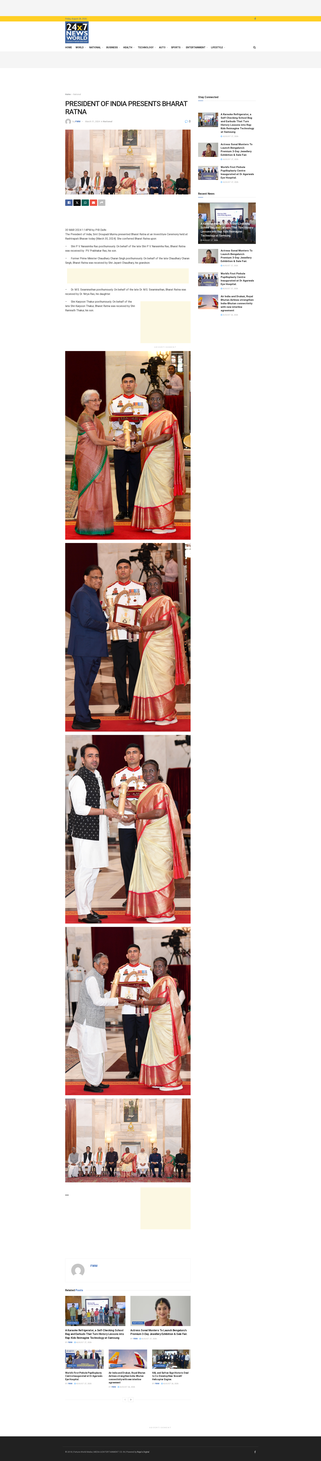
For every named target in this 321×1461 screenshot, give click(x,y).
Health (127, 47)
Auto (162, 47)
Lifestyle (217, 47)
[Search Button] (254, 47)
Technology (145, 47)
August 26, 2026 (127, 1387)
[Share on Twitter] (77, 202)
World (80, 47)
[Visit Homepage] (77, 32)
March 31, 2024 (92, 121)
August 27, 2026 (83, 1342)
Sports (175, 47)
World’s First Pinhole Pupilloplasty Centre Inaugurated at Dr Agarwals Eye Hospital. (83, 1376)
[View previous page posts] (125, 1399)
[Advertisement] (160, 7)
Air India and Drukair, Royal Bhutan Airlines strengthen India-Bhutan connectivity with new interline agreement (237, 303)
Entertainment (195, 47)
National (95, 47)
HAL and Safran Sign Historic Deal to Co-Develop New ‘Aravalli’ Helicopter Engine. (170, 1376)
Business (112, 47)
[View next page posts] (130, 1399)
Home (68, 47)
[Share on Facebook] (69, 202)
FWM (77, 121)
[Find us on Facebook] (255, 19)
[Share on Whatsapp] (85, 202)
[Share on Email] (93, 202)
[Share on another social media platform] (101, 202)
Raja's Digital (143, 1452)
